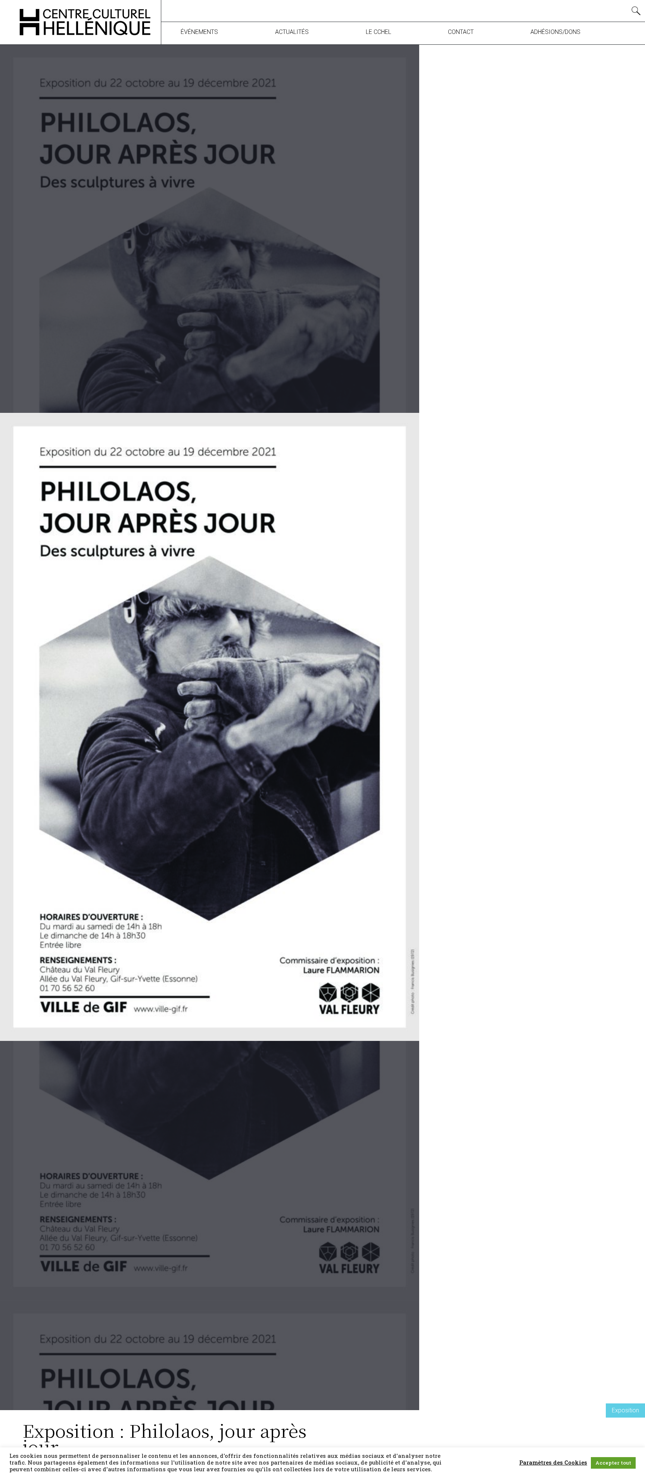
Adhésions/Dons (555, 31)
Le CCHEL (378, 31)
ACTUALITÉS (292, 31)
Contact (461, 31)
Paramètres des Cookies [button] (553, 1462)
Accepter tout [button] (613, 1462)
